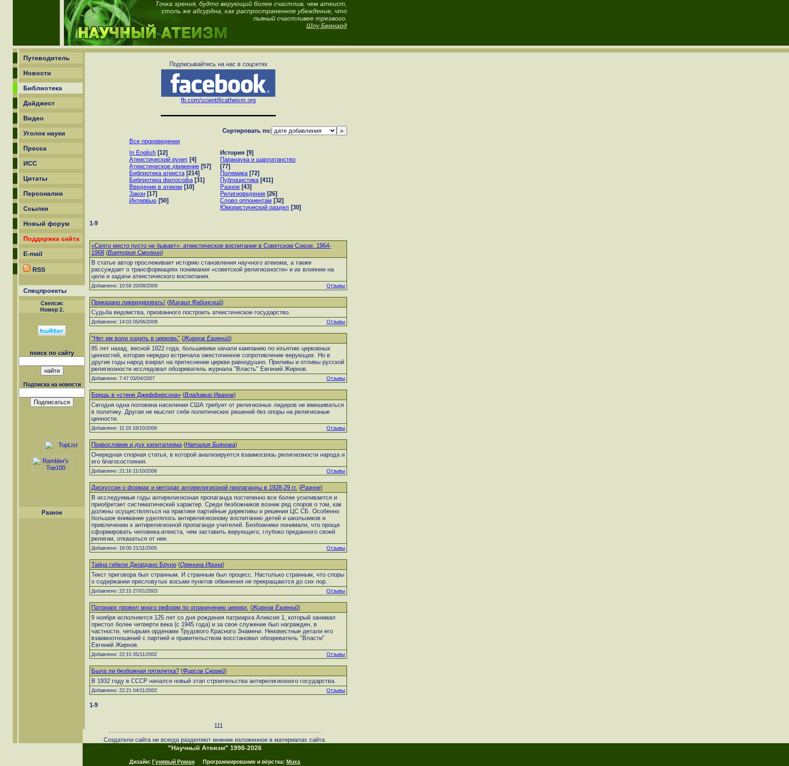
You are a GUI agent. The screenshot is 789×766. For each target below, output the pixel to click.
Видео (33, 118)
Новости (37, 73)
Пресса (35, 148)
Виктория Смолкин (134, 252)
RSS (38, 269)
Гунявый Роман (173, 762)
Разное (311, 487)
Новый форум (46, 223)
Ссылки (35, 208)
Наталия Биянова (210, 444)
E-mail (32, 253)
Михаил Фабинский (195, 302)
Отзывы (335, 285)
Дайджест (39, 103)
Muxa (293, 762)
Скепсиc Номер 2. (52, 306)
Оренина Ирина (201, 564)
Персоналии (43, 193)
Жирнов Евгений (207, 338)
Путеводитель (46, 58)
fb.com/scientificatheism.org (218, 100)
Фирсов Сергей (204, 670)
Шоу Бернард (326, 25)
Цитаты (35, 178)
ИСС (30, 163)
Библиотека (42, 88)
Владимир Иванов (209, 394)
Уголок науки (44, 133)
